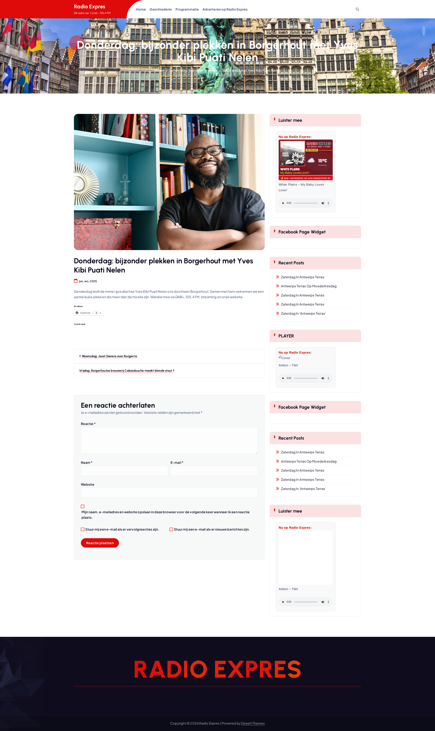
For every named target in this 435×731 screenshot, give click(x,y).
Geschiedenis (161, 9)
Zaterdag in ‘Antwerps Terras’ (303, 313)
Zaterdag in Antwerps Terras (302, 277)
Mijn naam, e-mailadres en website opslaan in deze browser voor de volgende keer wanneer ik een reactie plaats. (166, 515)
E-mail (177, 462)
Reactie (88, 424)
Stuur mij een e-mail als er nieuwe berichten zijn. (212, 529)
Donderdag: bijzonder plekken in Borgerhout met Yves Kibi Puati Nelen (225, 70)
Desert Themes (253, 723)
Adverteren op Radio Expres (225, 9)
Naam (86, 462)
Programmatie (187, 9)
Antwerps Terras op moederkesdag (309, 286)
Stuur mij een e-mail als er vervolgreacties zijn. (122, 529)
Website (87, 484)
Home (141, 9)
